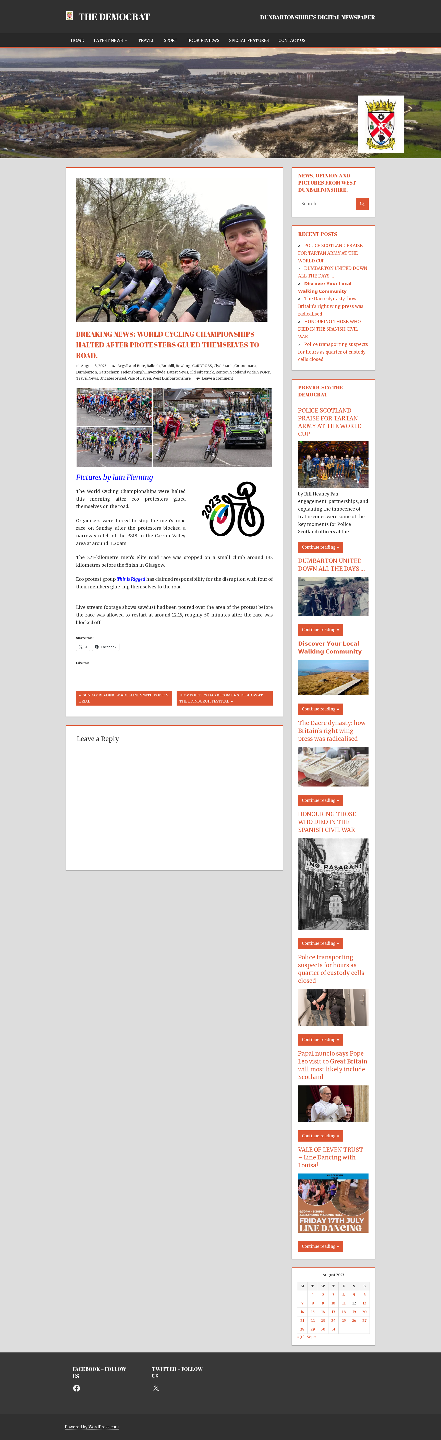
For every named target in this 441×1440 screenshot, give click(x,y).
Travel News (87, 378)
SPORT (171, 40)
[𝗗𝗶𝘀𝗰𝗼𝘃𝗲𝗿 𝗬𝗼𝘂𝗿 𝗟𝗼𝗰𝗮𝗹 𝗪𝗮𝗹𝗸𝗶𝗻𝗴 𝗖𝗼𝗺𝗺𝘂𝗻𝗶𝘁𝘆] (333, 694)
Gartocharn (109, 372)
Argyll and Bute (131, 366)
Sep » (311, 1337)
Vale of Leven (139, 378)
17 (333, 1312)
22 (313, 1320)
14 (302, 1312)
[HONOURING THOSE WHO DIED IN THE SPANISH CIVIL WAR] (333, 928)
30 (323, 1329)
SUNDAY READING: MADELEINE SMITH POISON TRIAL (123, 698)
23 (323, 1320)
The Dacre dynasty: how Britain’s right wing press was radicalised (330, 306)
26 (354, 1320)
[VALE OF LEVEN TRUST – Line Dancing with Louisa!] (333, 1231)
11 (344, 1303)
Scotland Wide (243, 372)
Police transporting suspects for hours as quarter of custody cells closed (333, 352)
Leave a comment (217, 378)
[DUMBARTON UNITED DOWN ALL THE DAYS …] (333, 614)
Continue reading (319, 547)
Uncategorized (113, 378)
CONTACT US (291, 40)
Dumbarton (86, 372)
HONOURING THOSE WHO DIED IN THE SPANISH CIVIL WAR (329, 329)
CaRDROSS (202, 366)
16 (323, 1312)
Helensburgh (133, 372)
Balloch (153, 366)
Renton (222, 372)
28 (302, 1329)
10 (333, 1303)
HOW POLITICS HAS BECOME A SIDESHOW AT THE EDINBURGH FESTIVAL (221, 698)
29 (313, 1329)
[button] (114, 407)
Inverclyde (155, 372)
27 (364, 1320)
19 (354, 1312)
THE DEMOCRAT (114, 16)
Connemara (245, 366)
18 (344, 1312)
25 (344, 1320)
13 (364, 1303)
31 (333, 1329)
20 (364, 1312)
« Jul (300, 1337)
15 (313, 1312)
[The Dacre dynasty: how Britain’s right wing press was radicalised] (333, 785)
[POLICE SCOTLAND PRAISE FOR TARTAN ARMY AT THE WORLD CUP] (333, 486)
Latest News (108, 40)
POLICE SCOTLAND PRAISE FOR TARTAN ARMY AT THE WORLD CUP (330, 253)
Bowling (183, 366)
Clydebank (223, 366)
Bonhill (167, 366)
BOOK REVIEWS (203, 40)
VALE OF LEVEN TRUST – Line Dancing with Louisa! (330, 1157)
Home (77, 40)
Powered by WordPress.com (92, 1426)
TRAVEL (146, 40)
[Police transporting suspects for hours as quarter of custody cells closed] (333, 1024)
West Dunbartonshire (172, 378)
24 (333, 1320)
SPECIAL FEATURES (249, 40)
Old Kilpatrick (202, 372)
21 (302, 1320)
